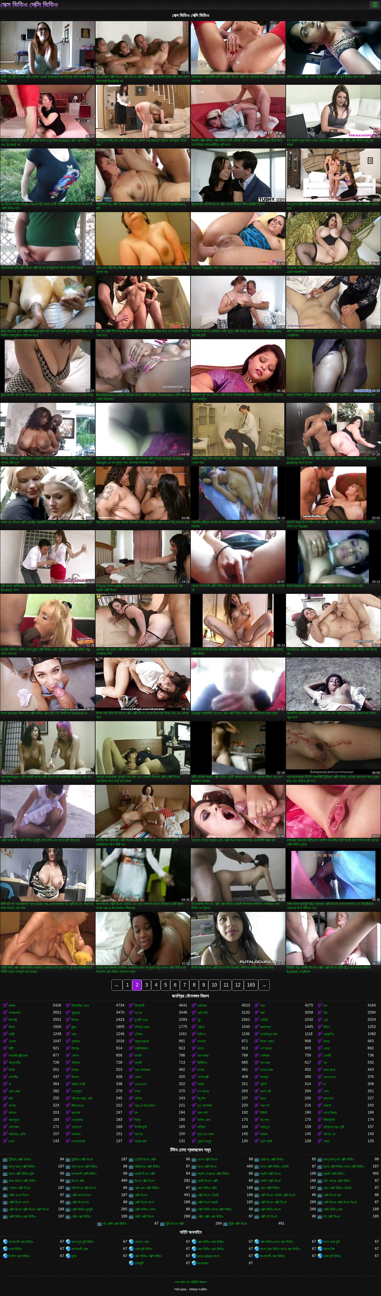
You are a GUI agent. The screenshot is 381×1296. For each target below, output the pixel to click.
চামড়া (326, 1041)
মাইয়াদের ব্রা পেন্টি (333, 1127)
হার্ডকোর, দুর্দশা (17, 1134)
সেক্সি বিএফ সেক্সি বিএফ (273, 1202)
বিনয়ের (75, 1048)
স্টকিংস (201, 1034)
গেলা (326, 1091)
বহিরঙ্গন (75, 1063)
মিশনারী (13, 1020)
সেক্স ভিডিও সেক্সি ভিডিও (29, 5)
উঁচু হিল (201, 1098)
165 (251, 984)
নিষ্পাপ (75, 1020)
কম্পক (12, 1106)
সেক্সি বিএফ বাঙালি (207, 1202)
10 (214, 984)
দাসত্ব (12, 1113)
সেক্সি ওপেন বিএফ (19, 1195)
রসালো (327, 1106)
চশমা (137, 1091)
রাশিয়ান (201, 1127)
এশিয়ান (139, 1034)
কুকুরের (75, 1013)
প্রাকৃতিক (328, 1034)
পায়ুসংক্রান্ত (142, 1041)
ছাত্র (263, 1098)
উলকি (12, 1070)
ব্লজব (12, 1006)
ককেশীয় (13, 1077)
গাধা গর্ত (264, 1106)
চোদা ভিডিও (15, 1249)
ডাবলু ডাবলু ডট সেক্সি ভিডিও (338, 1159)
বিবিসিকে (202, 1063)
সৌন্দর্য (200, 1027)
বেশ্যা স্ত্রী (203, 1077)
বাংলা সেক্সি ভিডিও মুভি (21, 1174)
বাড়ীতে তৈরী (78, 1084)
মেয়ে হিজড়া (330, 1113)
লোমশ (75, 1056)
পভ (325, 1063)
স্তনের (139, 1134)
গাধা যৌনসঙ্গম (142, 1070)
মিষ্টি (11, 1048)
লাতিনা (138, 1098)
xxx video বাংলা (208, 1256)
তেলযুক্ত (76, 1091)
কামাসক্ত (265, 1027)
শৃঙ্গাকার (75, 1041)
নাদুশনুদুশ (14, 1120)
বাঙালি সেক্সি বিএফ (270, 1174)
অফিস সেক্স (203, 1120)
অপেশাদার (203, 1056)
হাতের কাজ (266, 1070)
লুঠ (199, 1020)
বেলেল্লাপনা (78, 1141)
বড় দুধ (138, 1013)
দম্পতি (200, 1070)
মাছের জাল (141, 1141)
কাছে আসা (329, 1070)
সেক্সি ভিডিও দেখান (145, 1209)
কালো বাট (265, 1091)
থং (324, 1084)
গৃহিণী (263, 1084)
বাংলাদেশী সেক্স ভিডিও (21, 1242)
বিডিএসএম (77, 1106)
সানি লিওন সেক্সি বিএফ (83, 1188)
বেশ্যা (326, 1048)
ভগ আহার (203, 1091)
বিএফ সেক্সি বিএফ (144, 1181)
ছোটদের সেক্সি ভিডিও (272, 1159)
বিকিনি (263, 1113)
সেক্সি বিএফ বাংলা (144, 1202)
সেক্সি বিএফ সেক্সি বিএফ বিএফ (340, 1202)
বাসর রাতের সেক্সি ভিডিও (22, 1181)
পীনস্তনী (139, 1006)
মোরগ (138, 1077)
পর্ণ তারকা (265, 1048)
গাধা (262, 1006)
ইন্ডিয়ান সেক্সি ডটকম (20, 1159)
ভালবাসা (75, 1134)
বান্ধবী (138, 1063)
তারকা (200, 1084)
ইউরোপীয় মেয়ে (80, 1006)
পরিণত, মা (329, 1134)
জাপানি (138, 1056)
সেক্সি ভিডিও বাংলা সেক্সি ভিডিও (214, 1209)
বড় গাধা (264, 1120)
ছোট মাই (202, 1013)
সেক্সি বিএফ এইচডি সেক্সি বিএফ (277, 1195)
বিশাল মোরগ (267, 1041)
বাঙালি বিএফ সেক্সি (145, 1174)
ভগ (325, 1006)
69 (11, 1098)
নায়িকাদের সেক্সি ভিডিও (147, 1166)
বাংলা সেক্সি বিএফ (207, 1166)
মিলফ (12, 1027)
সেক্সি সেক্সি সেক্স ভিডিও (210, 1216)
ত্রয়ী (11, 1034)
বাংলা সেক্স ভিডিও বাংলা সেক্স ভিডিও (280, 1249)
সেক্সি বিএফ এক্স (332, 1195)
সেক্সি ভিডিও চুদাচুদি (82, 1209)
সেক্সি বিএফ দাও (80, 1202)
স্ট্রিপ (326, 1027)
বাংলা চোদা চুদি (331, 1242)
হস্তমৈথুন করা (268, 1034)
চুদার (73, 1256)
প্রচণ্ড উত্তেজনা (145, 1106)
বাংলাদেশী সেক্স (79, 1249)
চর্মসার (75, 1070)
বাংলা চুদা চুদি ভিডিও (82, 1242)
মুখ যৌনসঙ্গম (204, 1106)
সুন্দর (73, 1027)
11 (226, 984)
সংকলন (201, 1041)
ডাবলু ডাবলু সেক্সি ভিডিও (22, 1166)
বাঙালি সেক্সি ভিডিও (333, 1174)
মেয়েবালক (77, 1120)
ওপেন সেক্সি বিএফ (207, 1159)
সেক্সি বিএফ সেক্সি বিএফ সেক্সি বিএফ (29, 1209)
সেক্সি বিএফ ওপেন (19, 1202)
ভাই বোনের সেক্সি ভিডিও (336, 1181)
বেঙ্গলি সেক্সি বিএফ (270, 1181)
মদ (136, 1113)
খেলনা (12, 1041)
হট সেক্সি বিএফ (331, 1216)
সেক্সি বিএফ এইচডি (208, 1195)
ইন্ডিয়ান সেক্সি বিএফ (82, 1159)
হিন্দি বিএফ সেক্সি (175, 1224)
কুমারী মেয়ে (141, 1020)
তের (325, 1020)
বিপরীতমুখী (141, 1127)
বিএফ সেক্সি (77, 1181)
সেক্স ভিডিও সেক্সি (207, 1188)
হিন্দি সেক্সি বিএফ (238, 1224)
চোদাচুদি (139, 1263)
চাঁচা (325, 1013)
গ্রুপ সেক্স (14, 1091)
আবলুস (264, 1077)
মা (10, 1084)
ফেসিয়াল (265, 1056)
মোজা (326, 1141)
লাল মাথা (265, 1063)
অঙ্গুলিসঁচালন (141, 1048)
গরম (73, 1034)
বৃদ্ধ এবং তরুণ (205, 1134)
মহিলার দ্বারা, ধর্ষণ (82, 1098)
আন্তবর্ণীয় (15, 1063)
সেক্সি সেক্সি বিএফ (144, 1216)
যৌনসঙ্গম (14, 1127)
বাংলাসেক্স (202, 1263)
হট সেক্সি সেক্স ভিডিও (115, 1224)
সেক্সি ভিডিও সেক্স (333, 1209)
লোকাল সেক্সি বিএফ (19, 1188)
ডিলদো (75, 1077)
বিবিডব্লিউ (329, 1120)
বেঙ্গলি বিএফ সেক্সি (207, 1181)
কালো (200, 1048)
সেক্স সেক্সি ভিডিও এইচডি (337, 1188)
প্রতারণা (76, 1127)
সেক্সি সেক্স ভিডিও (81, 1216)
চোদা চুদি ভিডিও (143, 1249)
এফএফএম (329, 1077)
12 (238, 984)
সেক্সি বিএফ (141, 1195)
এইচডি (264, 1020)
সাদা (262, 1013)
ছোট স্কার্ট (266, 1141)
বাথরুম (264, 1134)
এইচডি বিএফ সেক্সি (145, 1159)
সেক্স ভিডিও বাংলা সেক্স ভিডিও (276, 1242)
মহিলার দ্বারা (142, 1027)
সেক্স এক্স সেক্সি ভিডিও (147, 1188)
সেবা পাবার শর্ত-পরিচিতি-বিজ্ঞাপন (190, 1282)
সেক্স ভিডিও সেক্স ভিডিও (210, 1242)
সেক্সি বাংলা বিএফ (81, 1195)
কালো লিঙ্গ (329, 1249)
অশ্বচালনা (14, 1013)
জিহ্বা (138, 1120)
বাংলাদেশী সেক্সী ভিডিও (83, 1174)
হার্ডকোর (202, 1006)
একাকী (327, 1056)
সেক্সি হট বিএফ (268, 1216)
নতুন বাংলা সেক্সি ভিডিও (84, 1166)
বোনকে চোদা (142, 1242)
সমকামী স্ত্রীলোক (18, 1056)
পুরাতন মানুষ (204, 1141)
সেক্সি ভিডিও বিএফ (270, 1209)
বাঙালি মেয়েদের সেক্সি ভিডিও (213, 1174)
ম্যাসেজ (75, 1113)
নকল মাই (202, 1113)
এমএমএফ (140, 1084)
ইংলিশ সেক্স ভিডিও (19, 1256)
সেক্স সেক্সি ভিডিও (269, 1188)
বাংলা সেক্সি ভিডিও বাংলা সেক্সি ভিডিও (343, 1166)
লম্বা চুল (265, 1127)
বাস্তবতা (328, 1098)
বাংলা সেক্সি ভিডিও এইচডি (274, 1166)
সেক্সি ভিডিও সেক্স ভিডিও (22, 1216)
